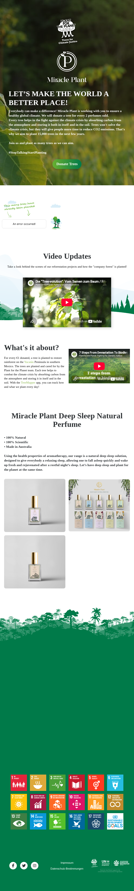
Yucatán (29, 362)
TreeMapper (28, 382)
